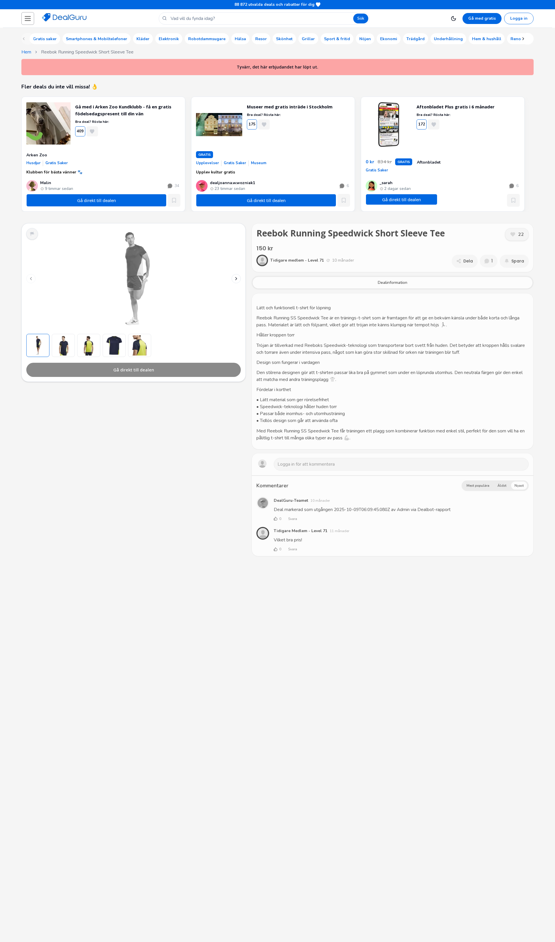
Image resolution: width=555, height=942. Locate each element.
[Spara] (174, 200)
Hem (26, 52)
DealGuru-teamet (291, 500)
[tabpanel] (392, 371)
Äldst (501, 485)
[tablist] (392, 283)
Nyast (519, 485)
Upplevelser (207, 163)
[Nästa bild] (236, 278)
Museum (258, 163)
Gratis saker (56, 163)
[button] (27, 18)
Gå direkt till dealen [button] (401, 199)
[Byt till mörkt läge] (453, 18)
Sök (360, 18)
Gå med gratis (482, 18)
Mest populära (478, 485)
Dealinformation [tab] (392, 282)
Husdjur (33, 163)
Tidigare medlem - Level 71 (301, 531)
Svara (292, 519)
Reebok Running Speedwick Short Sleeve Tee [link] (87, 52)
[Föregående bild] (31, 278)
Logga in (519, 18)
